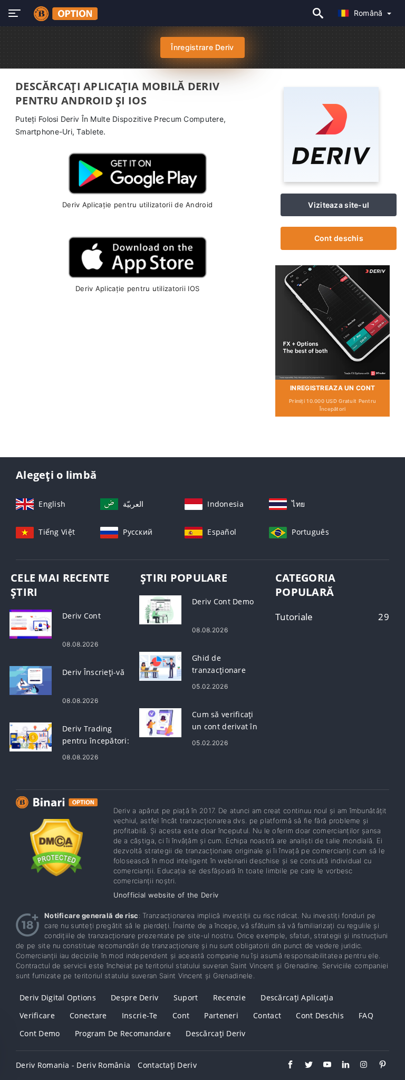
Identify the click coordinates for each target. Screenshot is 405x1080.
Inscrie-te (140, 1015)
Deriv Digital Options (58, 997)
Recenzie (229, 997)
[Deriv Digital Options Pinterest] (377, 1065)
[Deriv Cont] (30, 623)
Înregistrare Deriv (202, 47)
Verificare (37, 1015)
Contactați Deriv (167, 1065)
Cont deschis (338, 238)
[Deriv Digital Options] (57, 812)
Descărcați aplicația (297, 997)
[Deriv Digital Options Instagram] (359, 1065)
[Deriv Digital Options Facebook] (285, 1065)
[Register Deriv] (332, 321)
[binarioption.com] (63, 13)
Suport (185, 997)
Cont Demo (40, 1033)
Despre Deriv (134, 997)
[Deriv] (331, 179)
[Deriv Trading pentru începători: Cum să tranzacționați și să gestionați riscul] (30, 736)
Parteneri (221, 1015)
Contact (267, 1015)
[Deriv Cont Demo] (160, 609)
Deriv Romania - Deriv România (73, 1065)
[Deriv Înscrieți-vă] (30, 679)
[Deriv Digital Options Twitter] (303, 1065)
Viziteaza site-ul (338, 204)
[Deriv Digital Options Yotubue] (322, 1065)
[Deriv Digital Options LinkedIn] (340, 1065)
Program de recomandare (123, 1033)
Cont (180, 1015)
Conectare (88, 1015)
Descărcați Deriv (215, 1033)
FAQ (366, 1015)
